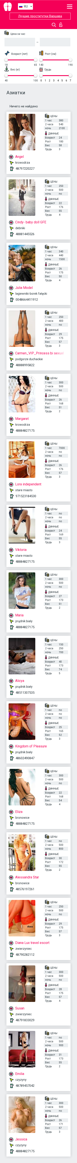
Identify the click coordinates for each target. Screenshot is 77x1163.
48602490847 (25, 758)
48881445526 (25, 234)
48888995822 (25, 365)
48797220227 (25, 169)
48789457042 (25, 1086)
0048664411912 (27, 300)
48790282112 (25, 955)
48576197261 (25, 889)
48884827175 (25, 431)
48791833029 (25, 1020)
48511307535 (25, 693)
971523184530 (26, 496)
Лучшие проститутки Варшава (40, 16)
